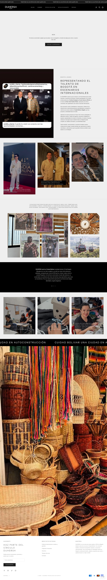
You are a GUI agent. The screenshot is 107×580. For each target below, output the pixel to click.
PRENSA (74, 7)
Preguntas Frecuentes (47, 548)
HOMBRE (39, 7)
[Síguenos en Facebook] (4, 570)
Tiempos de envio (46, 553)
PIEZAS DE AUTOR (50, 7)
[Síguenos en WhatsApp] (15, 570)
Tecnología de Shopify (54, 575)
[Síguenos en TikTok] (12, 570)
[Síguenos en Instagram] (8, 570)
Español (5, 575)
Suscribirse (10, 564)
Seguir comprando (53, 44)
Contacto (44, 555)
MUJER (33, 7)
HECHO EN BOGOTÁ (63, 7)
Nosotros (44, 551)
